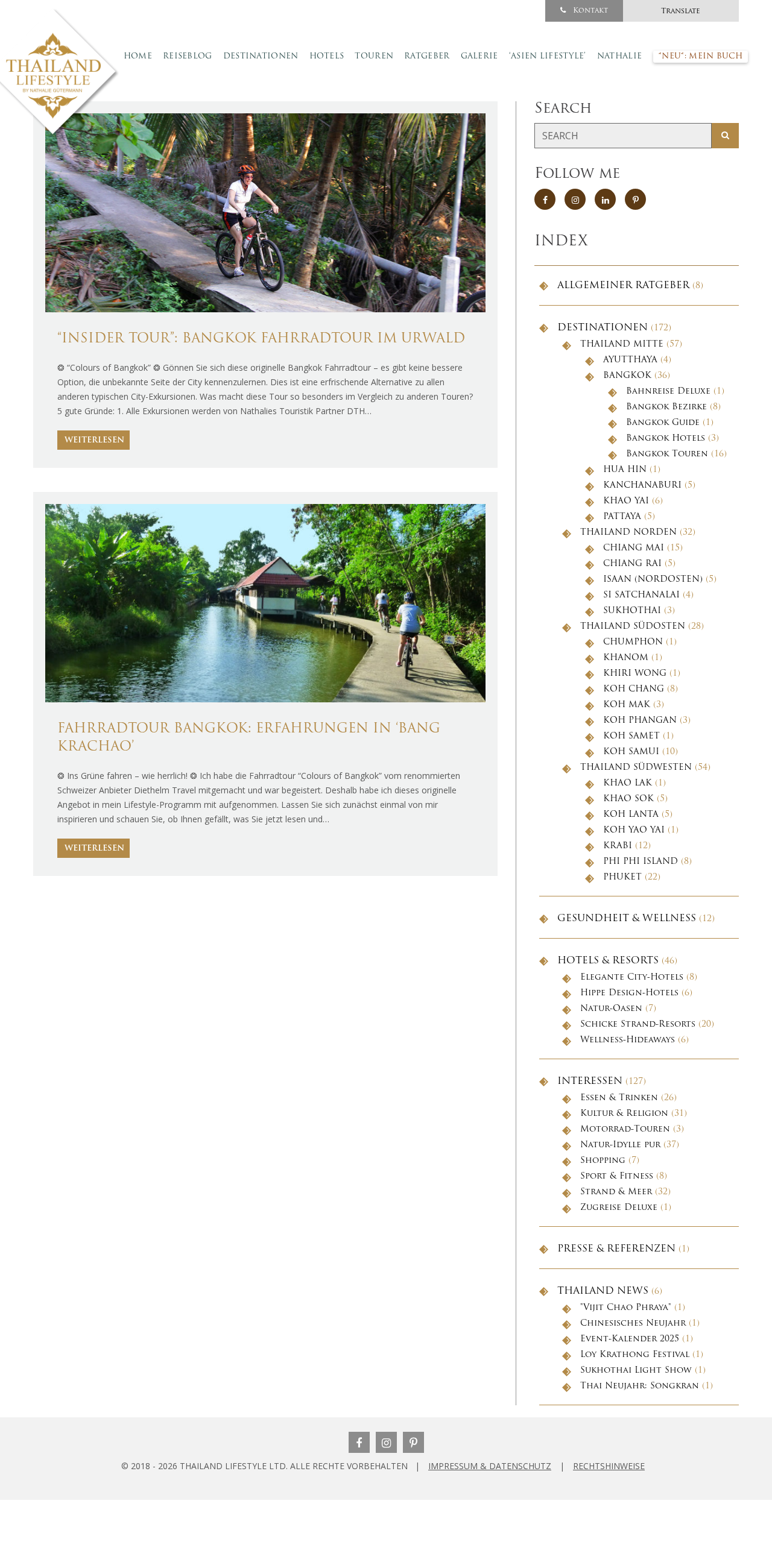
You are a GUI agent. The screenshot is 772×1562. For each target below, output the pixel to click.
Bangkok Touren (667, 454)
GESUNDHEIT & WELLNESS (626, 919)
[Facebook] (359, 1442)
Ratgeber (426, 56)
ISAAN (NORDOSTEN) (653, 579)
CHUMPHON (633, 642)
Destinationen (261, 56)
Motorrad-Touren (625, 1129)
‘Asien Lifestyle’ (547, 56)
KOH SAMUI (631, 752)
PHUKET (622, 877)
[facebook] (544, 199)
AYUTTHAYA (630, 360)
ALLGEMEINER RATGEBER (623, 286)
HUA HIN (625, 469)
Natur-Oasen (611, 1008)
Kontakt (589, 10)
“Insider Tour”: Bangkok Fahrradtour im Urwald (261, 339)
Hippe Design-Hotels (629, 993)
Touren (374, 56)
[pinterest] (635, 199)
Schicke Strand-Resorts (637, 1024)
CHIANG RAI (632, 563)
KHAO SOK (628, 799)
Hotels (326, 56)
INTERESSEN (589, 1081)
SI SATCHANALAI (641, 595)
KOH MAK (626, 705)
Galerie (479, 56)
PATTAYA (622, 516)
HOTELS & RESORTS (608, 961)
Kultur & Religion (624, 1113)
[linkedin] (605, 199)
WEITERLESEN (94, 440)
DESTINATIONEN (602, 328)
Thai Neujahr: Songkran (639, 1386)
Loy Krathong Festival (634, 1354)
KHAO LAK (627, 783)
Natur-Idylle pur (620, 1145)
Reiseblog (187, 56)
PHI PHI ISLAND (640, 861)
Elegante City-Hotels (631, 977)
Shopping (602, 1160)
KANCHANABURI (642, 485)
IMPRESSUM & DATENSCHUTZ (489, 1466)
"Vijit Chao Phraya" (625, 1307)
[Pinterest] (413, 1442)
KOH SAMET (631, 736)
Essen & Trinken (619, 1098)
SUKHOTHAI (632, 611)
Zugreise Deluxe (618, 1207)
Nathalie (619, 56)
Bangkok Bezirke (666, 407)
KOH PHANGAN (640, 720)
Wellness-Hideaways (627, 1040)
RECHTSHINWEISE (609, 1466)
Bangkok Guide (663, 422)
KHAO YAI (626, 501)
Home (138, 56)
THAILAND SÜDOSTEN (632, 626)
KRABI (617, 846)
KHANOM (625, 658)
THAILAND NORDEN (628, 532)
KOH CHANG (633, 689)
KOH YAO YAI (634, 830)
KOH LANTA (631, 814)
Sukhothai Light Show (636, 1370)
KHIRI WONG (634, 673)
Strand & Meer (616, 1192)
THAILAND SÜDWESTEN (636, 767)
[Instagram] (386, 1442)
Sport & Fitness (616, 1176)
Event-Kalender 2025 (629, 1339)
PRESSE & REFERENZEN (616, 1249)
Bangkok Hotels (665, 438)
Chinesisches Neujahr (633, 1323)
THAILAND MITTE (621, 344)
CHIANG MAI (633, 548)
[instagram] (575, 199)
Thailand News (602, 1291)
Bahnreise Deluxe (668, 391)
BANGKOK (627, 375)
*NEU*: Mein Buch (700, 56)
